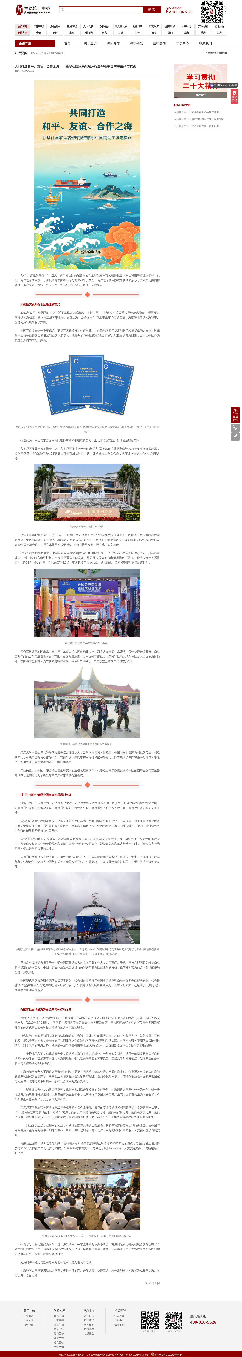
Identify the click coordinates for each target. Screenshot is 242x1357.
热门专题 (22, 26)
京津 (55, 32)
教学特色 (136, 43)
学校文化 (28, 1320)
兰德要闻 (159, 43)
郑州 (219, 32)
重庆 (203, 32)
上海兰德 (59, 1324)
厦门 (170, 32)
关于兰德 (90, 43)
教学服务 (89, 1324)
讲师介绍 (113, 43)
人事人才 (187, 26)
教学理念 (89, 1316)
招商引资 (170, 26)
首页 (67, 43)
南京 (104, 32)
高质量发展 (121, 26)
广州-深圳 (88, 32)
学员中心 (182, 43)
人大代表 (88, 26)
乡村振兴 (55, 26)
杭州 (121, 32)
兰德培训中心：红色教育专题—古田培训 (196, 126)
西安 (153, 32)
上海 (71, 32)
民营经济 (154, 26)
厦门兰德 (59, 1333)
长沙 (137, 32)
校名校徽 (28, 1324)
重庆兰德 (59, 1329)
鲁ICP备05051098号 (68, 1355)
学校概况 (28, 1316)
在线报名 (89, 1333)
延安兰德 (59, 1338)
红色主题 (220, 26)
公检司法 (137, 26)
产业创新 (203, 26)
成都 (186, 32)
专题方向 (22, 32)
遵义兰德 (59, 1342)
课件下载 (119, 1324)
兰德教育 (212, 53)
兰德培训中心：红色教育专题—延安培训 (196, 112)
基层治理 (72, 26)
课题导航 (25, 43)
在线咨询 (235, 418)
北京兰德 (59, 1320)
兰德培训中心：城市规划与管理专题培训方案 (199, 119)
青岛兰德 (59, 1316)
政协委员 (104, 26)
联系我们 (205, 43)
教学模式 (89, 1320)
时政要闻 (223, 53)
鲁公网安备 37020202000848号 (169, 1355)
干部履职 (39, 26)
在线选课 (89, 1329)
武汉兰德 (59, 1347)
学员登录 (119, 1316)
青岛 (38, 32)
